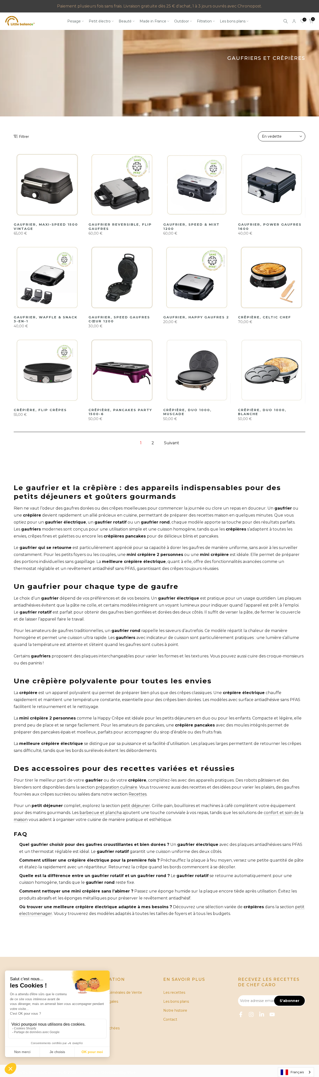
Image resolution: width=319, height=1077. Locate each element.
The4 (131, 1072)
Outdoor (181, 21)
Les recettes (174, 992)
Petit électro (100, 21)
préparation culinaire (116, 787)
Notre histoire (175, 1010)
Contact (170, 1019)
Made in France (153, 21)
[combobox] (296, 1072)
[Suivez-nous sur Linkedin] (261, 1014)
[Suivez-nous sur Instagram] (251, 1014)
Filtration (204, 21)
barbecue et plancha (101, 812)
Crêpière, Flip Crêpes (40, 410)
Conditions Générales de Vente (115, 992)
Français (297, 1072)
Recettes (138, 794)
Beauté (125, 21)
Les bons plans (232, 21)
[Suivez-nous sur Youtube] (272, 1014)
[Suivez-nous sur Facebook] (240, 1014)
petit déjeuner (135, 805)
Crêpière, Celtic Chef (264, 317)
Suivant (171, 443)
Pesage (74, 21)
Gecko (82, 1072)
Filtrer (24, 136)
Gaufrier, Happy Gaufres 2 (196, 317)
